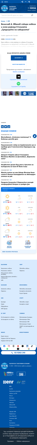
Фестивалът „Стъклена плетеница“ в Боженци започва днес (16, 138)
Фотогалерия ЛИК (24, 321)
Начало (3, 21)
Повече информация (23, 441)
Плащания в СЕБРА (14, 425)
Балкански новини (6, 289)
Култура (3, 302)
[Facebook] (5, 346)
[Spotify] (8, 348)
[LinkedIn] (28, 346)
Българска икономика (25, 291)
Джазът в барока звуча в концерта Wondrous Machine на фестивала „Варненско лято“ (18, 157)
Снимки (22, 313)
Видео (3, 332)
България (4, 264)
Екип (10, 420)
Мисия (11, 395)
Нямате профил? (32, 10)
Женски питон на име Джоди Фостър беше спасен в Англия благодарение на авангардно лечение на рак (18, 174)
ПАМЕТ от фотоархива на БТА (27, 327)
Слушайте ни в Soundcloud (18, 79)
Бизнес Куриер (23, 293)
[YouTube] (18, 346)
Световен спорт (24, 302)
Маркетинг (12, 414)
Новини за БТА (13, 393)
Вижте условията (19, 71)
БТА (10, 386)
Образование (4, 306)
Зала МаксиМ (12, 416)
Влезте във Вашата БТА (18, 64)
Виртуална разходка (15, 391)
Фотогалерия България (26, 317)
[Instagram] (9, 346)
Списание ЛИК (13, 418)
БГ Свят (3, 313)
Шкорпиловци (13, 407)
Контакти (12, 423)
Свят (21, 264)
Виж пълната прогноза (10, 251)
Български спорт (24, 304)
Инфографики (24, 332)
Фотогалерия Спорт (25, 324)
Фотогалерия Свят (25, 319)
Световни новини (24, 268)
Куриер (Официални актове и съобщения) (9, 277)
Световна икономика (25, 289)
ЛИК (8, 21)
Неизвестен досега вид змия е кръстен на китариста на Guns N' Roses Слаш (17, 166)
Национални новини (6, 268)
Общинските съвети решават (7, 273)
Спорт (21, 298)
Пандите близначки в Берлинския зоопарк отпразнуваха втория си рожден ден (17, 183)
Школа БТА (12, 405)
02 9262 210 (19, 353)
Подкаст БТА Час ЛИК (7, 340)
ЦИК (2, 280)
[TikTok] (32, 346)
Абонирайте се (19, 57)
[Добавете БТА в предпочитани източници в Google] (29, 348)
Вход (33, 8)
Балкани (4, 285)
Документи (12, 400)
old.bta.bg (11, 427)
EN (25, 1)
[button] (22, 1)
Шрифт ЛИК (12, 411)
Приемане (10, 441)
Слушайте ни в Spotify (18, 86)
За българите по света (7, 319)
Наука (2, 304)
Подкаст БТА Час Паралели (8, 338)
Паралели (22, 270)
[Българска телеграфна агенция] (4, 366)
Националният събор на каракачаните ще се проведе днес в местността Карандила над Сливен (18, 147)
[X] (23, 346)
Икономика (23, 285)
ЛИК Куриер (4, 308)
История (11, 398)
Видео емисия (4, 336)
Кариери (11, 402)
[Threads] (14, 346)
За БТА (11, 389)
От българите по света (7, 317)
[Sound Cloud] (18, 348)
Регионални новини (6, 270)
